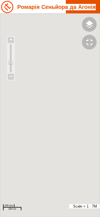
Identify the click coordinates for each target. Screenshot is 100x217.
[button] (91, 42)
